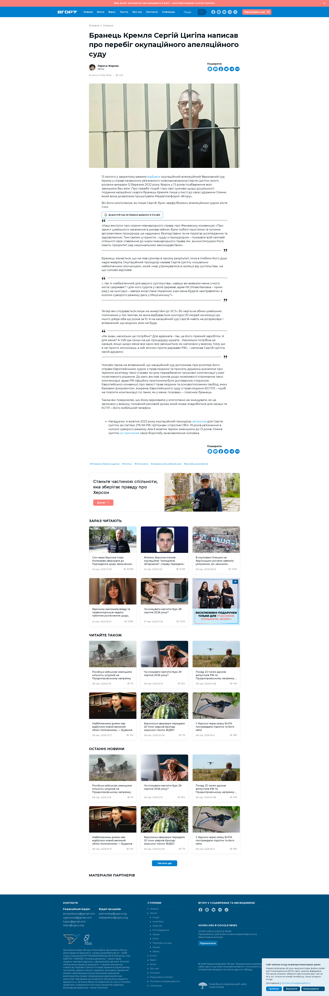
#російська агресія (196, 463)
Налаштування (311, 988)
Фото (156, 938)
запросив (199, 421)
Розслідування (161, 930)
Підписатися (208, 943)
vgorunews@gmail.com (77, 917)
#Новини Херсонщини (104, 463)
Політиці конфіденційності (296, 983)
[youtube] (224, 12)
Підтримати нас (254, 12)
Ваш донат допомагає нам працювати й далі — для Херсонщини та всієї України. (164, 3)
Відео (111, 12)
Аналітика (158, 921)
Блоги (100, 12)
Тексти (124, 12)
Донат (101, 502)
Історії (156, 917)
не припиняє (129, 433)
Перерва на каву (162, 943)
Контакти (152, 12)
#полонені (141, 463)
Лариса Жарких (108, 65)
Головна (94, 25)
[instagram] (218, 12)
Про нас (137, 12)
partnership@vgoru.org (113, 913)
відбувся (153, 176)
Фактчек (157, 925)
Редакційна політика (161, 977)
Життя (156, 951)
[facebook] (213, 12)
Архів (153, 964)
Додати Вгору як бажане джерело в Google (134, 215)
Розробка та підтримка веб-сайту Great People (228, 985)
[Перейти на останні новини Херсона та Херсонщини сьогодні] (67, 12)
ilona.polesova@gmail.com (79, 913)
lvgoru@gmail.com (74, 921)
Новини (88, 12)
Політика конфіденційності (165, 981)
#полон (127, 463)
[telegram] (229, 12)
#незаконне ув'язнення (166, 463)
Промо (156, 947)
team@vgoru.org (73, 925)
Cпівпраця (168, 12)
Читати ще (164, 863)
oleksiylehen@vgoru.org (113, 917)
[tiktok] (235, 12)
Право (156, 934)
